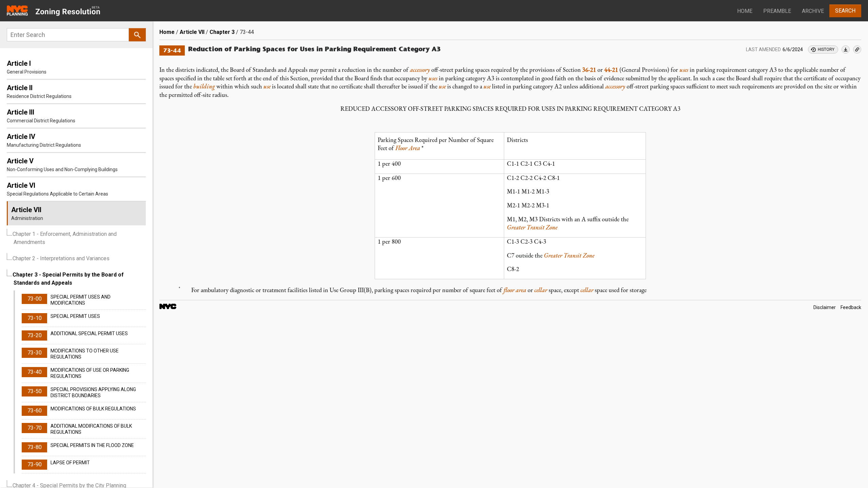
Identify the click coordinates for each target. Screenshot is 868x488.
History (826, 49)
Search (845, 10)
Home (744, 11)
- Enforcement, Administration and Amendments (65, 238)
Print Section (846, 49)
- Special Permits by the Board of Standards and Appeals (68, 278)
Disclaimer (824, 307)
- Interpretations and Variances (61, 258)
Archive (813, 11)
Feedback (851, 307)
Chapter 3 (222, 32)
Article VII (192, 32)
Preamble (777, 11)
